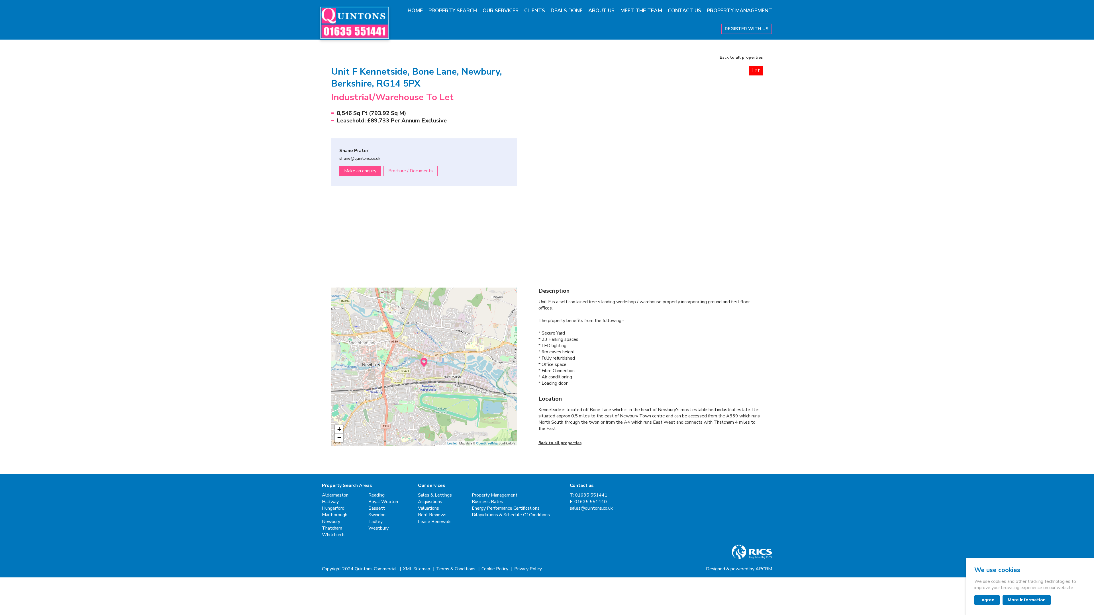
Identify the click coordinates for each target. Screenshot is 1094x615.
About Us (601, 10)
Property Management (739, 10)
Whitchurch (333, 535)
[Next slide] (747, 143)
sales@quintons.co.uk (591, 508)
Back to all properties (741, 57)
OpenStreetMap (487, 443)
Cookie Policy (495, 569)
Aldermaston (335, 495)
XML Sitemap (417, 569)
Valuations (428, 508)
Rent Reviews (432, 515)
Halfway (330, 502)
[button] (565, 240)
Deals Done (567, 10)
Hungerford (333, 508)
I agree (987, 600)
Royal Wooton (383, 502)
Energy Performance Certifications (506, 508)
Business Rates (487, 502)
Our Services (501, 10)
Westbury (378, 528)
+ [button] (339, 429)
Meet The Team (641, 10)
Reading (376, 495)
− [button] (339, 437)
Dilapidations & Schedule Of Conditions (511, 515)
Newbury (331, 521)
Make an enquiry (360, 171)
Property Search (452, 10)
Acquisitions (430, 502)
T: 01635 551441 (588, 495)
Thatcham (332, 528)
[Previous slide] (554, 143)
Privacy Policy (528, 569)
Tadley (375, 521)
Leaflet (452, 443)
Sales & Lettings (435, 495)
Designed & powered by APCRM (739, 569)
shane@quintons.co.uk (359, 158)
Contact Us (684, 10)
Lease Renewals (435, 521)
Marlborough (334, 515)
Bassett (376, 508)
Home (415, 10)
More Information (1027, 600)
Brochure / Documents (410, 171)
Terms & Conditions (456, 569)
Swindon (376, 515)
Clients (534, 10)
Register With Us (746, 29)
